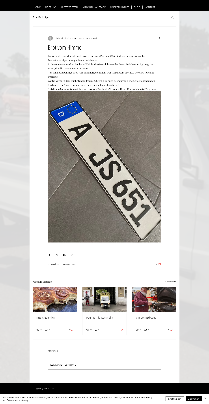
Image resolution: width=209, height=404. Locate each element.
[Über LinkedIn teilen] (64, 254)
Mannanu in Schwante (146, 317)
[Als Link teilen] (71, 254)
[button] (172, 17)
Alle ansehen (170, 281)
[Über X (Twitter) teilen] (56, 254)
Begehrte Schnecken (45, 317)
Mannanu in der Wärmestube (99, 317)
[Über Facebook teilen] (49, 254)
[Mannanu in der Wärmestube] (104, 299)
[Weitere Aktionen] (159, 38)
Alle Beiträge (41, 17)
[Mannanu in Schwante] (154, 299)
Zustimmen (193, 398)
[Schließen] (205, 399)
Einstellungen (174, 398)
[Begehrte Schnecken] (55, 299)
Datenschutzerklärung (17, 400)
